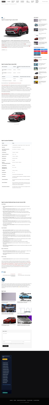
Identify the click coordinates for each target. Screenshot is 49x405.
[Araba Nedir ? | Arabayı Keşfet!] (36, 60)
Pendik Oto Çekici (5, 377)
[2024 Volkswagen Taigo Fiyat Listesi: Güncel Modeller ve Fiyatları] (36, 82)
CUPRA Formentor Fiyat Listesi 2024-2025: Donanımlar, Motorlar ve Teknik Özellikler (8, 313)
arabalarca (4, 18)
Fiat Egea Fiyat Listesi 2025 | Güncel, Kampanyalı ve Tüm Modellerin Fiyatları (8, 325)
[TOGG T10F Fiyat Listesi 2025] (24, 308)
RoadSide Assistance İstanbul (37, 1)
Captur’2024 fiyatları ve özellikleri (19, 265)
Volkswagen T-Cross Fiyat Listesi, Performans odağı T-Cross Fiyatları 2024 (43, 77)
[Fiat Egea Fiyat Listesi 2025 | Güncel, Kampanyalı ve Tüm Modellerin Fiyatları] (9, 319)
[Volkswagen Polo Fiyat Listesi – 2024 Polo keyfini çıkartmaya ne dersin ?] (36, 72)
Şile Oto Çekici (5, 382)
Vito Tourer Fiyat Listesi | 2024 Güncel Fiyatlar (24, 275)
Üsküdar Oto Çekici (5, 364)
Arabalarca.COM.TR (27, 402)
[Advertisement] (24, 11)
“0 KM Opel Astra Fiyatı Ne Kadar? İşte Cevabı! (20, 263)
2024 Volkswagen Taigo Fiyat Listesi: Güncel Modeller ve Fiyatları (42, 82)
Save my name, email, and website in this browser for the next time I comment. (13, 343)
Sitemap (15, 400)
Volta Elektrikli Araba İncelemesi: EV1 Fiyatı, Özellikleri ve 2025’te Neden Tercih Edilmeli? (23, 325)
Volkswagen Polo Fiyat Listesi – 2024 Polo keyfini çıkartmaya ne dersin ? (43, 73)
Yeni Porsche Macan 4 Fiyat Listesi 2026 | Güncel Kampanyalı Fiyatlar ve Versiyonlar (24, 302)
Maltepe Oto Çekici (5, 374)
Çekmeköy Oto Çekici (5, 369)
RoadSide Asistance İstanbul (21, 400)
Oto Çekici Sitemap (36, 400)
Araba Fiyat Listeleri (13, 1)
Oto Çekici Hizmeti (32, 1)
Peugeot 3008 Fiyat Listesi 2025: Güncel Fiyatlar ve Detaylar (43, 68)
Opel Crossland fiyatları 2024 (6, 85)
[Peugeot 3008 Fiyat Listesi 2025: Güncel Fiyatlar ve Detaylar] (36, 68)
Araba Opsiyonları (28, 1)
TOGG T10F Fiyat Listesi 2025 (21, 313)
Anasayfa (9, 1)
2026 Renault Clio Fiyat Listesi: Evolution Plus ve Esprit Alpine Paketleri (8, 302)
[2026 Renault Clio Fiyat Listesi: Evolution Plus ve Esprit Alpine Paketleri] (9, 297)
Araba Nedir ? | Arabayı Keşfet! (43, 59)
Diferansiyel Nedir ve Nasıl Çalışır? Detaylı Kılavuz (42, 64)
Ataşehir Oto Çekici (5, 366)
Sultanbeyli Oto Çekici (5, 372)
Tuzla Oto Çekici (5, 379)
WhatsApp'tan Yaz (5, 392)
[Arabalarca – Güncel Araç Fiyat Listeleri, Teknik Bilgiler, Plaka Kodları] (4, 1)
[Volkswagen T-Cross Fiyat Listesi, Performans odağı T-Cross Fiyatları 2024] (36, 77)
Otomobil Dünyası (17, 1)
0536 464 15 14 (5, 359)
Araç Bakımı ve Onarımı (22, 1)
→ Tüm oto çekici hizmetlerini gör (6, 384)
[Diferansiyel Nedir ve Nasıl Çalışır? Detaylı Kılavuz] (36, 64)
